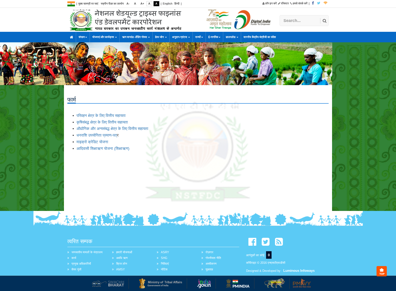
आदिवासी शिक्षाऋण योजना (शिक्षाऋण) (103, 148)
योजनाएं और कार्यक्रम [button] (103, 37)
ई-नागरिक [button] (213, 37)
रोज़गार (209, 252)
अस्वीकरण (211, 263)
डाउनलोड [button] (231, 37)
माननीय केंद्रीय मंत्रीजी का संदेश (260, 37)
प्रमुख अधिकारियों (81, 263)
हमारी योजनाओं (124, 252)
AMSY (120, 269)
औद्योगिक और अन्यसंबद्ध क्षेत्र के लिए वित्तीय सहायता (112, 129)
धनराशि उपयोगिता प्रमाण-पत (97, 135)
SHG (164, 258)
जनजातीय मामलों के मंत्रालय (87, 252)
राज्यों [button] (198, 37)
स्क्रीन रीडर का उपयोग (112, 3)
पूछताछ (209, 269)
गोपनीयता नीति (213, 258)
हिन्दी (176, 3)
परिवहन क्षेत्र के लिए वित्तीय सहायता (101, 115)
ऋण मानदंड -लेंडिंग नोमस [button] (135, 37)
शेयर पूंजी (76, 269)
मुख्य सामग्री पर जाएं (88, 3)
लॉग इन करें (270, 3)
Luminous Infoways (299, 270)
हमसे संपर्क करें (299, 3)
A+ (142, 3)
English (167, 3)
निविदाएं (165, 263)
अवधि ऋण (122, 258)
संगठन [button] (82, 37)
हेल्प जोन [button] (160, 37)
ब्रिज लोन (121, 263)
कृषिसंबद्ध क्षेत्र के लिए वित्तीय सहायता (102, 122)
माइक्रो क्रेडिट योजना (92, 142)
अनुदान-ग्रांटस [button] (180, 37)
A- (127, 3)
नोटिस (164, 269)
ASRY (165, 252)
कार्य (74, 258)
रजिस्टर (284, 3)
